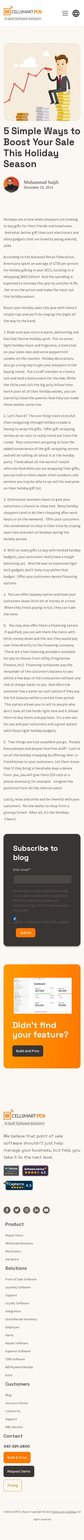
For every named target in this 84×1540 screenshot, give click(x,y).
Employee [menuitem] (12, 1327)
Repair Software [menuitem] (16, 1343)
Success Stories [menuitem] (16, 1403)
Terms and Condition (64, 1511)
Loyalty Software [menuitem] (17, 1303)
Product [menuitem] (14, 1224)
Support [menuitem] (11, 1295)
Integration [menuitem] (13, 1311)
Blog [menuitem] (8, 1395)
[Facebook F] (8, 1210)
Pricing (12, 1485)
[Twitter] (18, 1210)
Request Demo (18, 1471)
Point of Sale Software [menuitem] (21, 1279)
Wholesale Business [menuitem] (19, 1243)
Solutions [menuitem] (16, 1268)
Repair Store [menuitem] (14, 1235)
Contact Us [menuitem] (13, 1411)
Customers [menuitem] (17, 1384)
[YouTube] (47, 1210)
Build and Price (27, 1051)
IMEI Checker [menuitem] (14, 1427)
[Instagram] (28, 1210)
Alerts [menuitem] (9, 1335)
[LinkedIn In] (38, 1210)
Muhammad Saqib (41, 182)
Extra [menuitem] (8, 1375)
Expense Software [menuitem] (18, 1351)
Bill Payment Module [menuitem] (19, 1367)
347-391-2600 (17, 1446)
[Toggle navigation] (65, 13)
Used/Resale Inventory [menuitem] (21, 1319)
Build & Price (17, 1457)
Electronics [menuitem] (13, 1251)
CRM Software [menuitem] (15, 1359)
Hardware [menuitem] (12, 1259)
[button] (76, 13)
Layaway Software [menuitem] (18, 1287)
